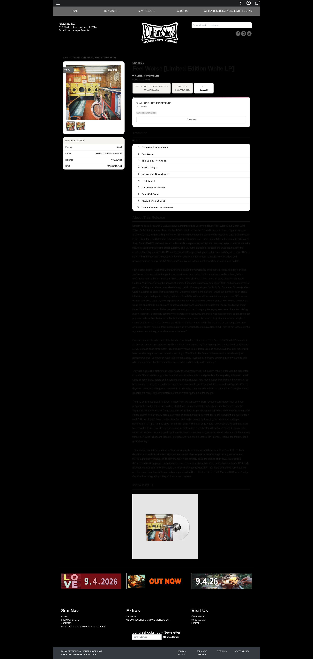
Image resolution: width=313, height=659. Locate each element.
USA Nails (75, 57)
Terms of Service (202, 653)
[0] (257, 4)
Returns (222, 651)
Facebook (199, 617)
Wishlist (193, 119)
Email (197, 623)
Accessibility (242, 651)
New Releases (146, 11)
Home (65, 57)
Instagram (199, 620)
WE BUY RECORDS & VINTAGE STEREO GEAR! (228, 11)
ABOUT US (182, 11)
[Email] (249, 33)
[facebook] (238, 33)
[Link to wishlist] (240, 3)
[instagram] (243, 33)
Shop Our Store (70, 620)
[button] (111, 11)
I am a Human (172, 637)
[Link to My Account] (248, 3)
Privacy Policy (182, 653)
